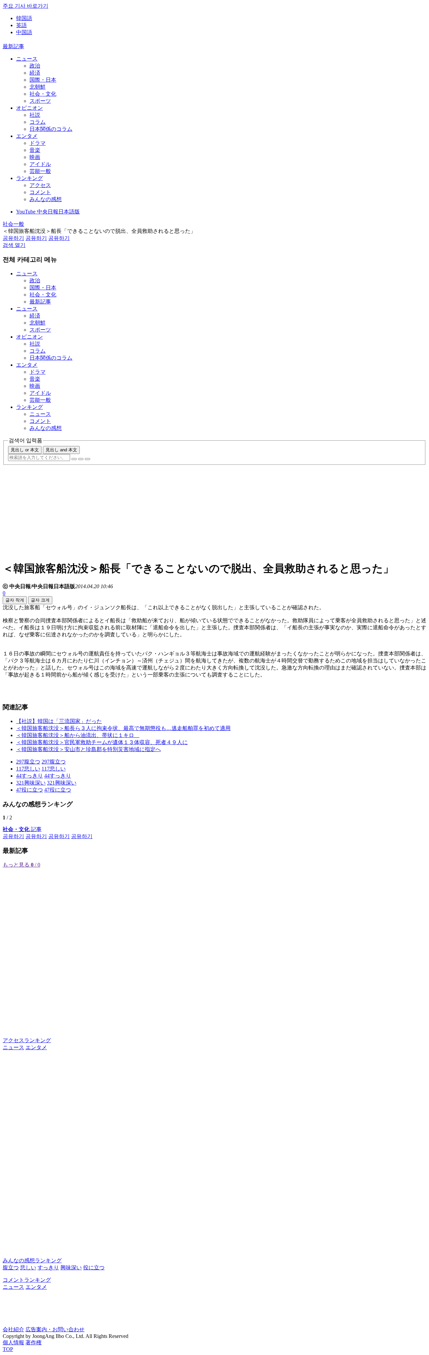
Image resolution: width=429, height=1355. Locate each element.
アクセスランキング (27, 1040)
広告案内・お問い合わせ (54, 1329)
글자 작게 (14, 600)
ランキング (29, 178)
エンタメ (27, 136)
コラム (37, 122)
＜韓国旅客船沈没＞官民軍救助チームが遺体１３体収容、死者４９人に (102, 742)
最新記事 (13, 46)
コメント (40, 192)
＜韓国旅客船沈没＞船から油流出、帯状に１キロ (77, 735)
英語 (21, 25)
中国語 (24, 32)
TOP (8, 1349)
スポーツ (40, 101)
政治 (34, 66)
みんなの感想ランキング (32, 1260)
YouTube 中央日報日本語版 (48, 211)
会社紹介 (13, 1329)
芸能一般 (40, 171)
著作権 (33, 1342)
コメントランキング (27, 1280)
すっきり (48, 1267)
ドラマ (37, 143)
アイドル (40, 164)
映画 (34, 157)
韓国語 (24, 18)
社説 (34, 115)
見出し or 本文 (25, 449)
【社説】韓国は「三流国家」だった (59, 721)
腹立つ (11, 1267)
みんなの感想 (45, 199)
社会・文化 (42, 94)
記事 (22, 829)
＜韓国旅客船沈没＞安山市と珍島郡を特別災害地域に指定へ (88, 749)
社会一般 (13, 224)
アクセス (40, 185)
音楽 (34, 150)
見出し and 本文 (61, 449)
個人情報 (13, 1342)
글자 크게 (40, 600)
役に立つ (94, 1267)
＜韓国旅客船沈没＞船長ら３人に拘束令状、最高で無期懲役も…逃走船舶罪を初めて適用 (123, 728)
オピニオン (29, 108)
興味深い (71, 1267)
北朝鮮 (37, 87)
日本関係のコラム (50, 129)
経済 (34, 73)
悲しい (28, 1267)
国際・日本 (42, 80)
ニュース (27, 59)
